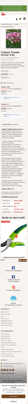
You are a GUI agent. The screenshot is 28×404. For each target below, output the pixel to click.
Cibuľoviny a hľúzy (6, 314)
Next (26, 238)
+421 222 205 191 (8, 366)
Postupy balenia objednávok (8, 343)
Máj (19, 203)
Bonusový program (6, 340)
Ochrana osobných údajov (8, 356)
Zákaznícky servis (5, 338)
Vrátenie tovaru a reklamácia (8, 345)
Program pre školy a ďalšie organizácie (11, 351)
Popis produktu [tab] (7, 124)
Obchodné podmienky (7, 354)
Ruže (2, 316)
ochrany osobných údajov (9, 382)
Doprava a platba (5, 336)
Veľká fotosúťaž (5, 334)
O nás (2, 347)
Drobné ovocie (5, 318)
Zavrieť (11, 81)
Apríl (15, 203)
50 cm (16, 212)
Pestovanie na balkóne (7, 323)
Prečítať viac (5, 71)
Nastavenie (13, 401)
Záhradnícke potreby (6, 321)
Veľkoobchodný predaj (7, 349)
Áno (15, 206)
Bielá (20, 200)
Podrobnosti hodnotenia (7, 59)
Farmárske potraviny (6, 325)
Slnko (22, 209)
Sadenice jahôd (5, 312)
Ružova (16, 200)
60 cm (21, 212)
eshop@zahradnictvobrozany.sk (13, 363)
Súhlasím (14, 396)
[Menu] (24, 18)
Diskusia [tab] (15, 124)
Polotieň (16, 209)
